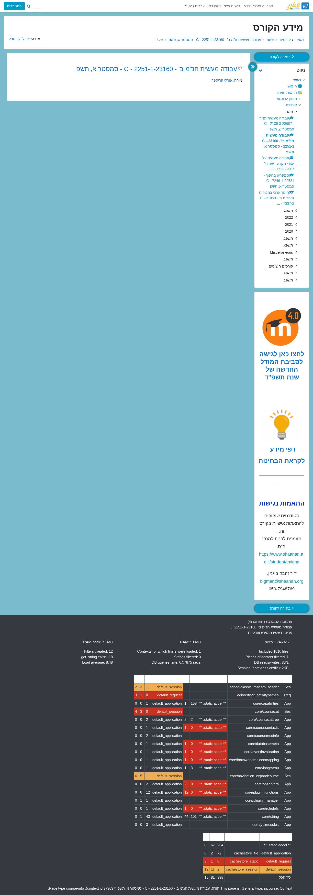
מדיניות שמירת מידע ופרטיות (270, 632)
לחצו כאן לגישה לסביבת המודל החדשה (281, 361)
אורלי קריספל (222, 80)
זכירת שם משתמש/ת (65, 45)
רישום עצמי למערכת (224, 6)
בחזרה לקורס (280, 57)
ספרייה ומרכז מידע (258, 6)
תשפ (270, 40)
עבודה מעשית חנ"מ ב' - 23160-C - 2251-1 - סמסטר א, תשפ (215, 40)
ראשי (300, 40)
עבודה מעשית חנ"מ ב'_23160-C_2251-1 (261, 627)
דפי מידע (281, 449)
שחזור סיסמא (18, 45)
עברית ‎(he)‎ (196, 6)
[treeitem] (281, 80)
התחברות (14, 6)
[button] (29, 6)
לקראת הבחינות (281, 460)
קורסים (285, 40)
